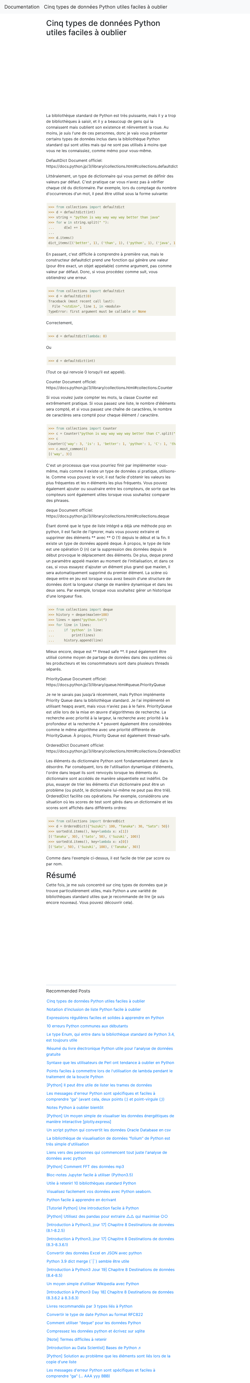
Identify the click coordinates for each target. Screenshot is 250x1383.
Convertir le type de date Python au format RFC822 (95, 1314)
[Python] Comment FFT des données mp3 (85, 1166)
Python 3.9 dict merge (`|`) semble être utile (88, 1261)
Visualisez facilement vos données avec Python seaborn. (99, 1191)
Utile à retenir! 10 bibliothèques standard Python (91, 1183)
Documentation (22, 7)
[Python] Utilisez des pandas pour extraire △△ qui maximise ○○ (107, 1216)
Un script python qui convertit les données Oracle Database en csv (109, 1129)
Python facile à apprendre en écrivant (81, 1199)
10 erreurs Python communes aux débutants (87, 1025)
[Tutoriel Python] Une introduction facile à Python (93, 1208)
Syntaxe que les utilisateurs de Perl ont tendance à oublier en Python (110, 1062)
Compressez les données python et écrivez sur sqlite (96, 1331)
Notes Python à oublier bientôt (75, 1107)
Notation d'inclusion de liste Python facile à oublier (94, 1009)
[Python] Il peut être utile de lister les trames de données (99, 1085)
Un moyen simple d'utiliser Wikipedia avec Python (93, 1283)
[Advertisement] (202, 350)
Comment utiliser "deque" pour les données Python (94, 1322)
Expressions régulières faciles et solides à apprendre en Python (105, 1017)
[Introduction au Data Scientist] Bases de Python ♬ (94, 1347)
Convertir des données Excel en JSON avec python (94, 1252)
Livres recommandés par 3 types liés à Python (89, 1306)
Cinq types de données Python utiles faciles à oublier (105, 7)
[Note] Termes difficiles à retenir (77, 1339)
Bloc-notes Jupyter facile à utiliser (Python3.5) (90, 1174)
